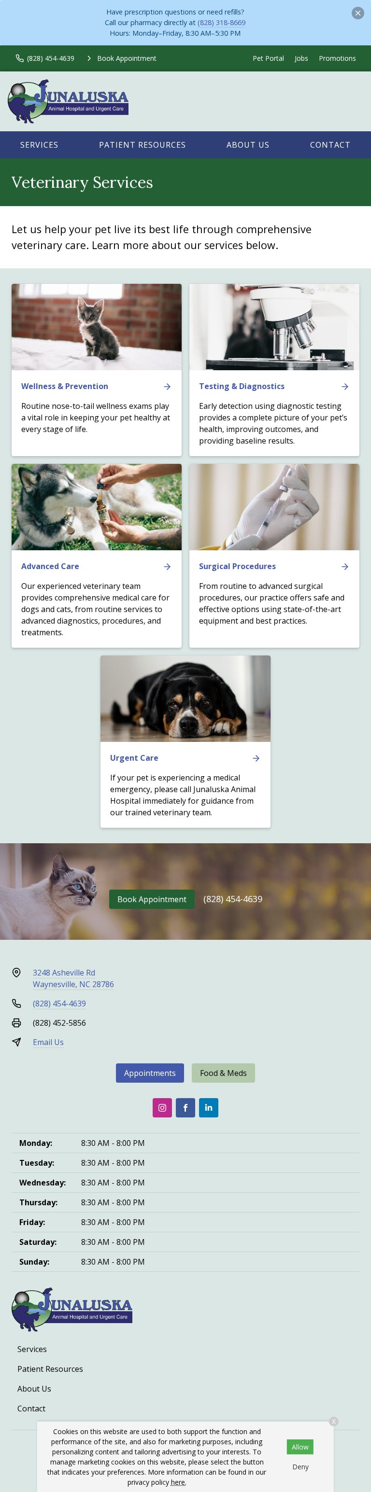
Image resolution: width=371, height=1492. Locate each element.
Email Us (48, 1042)
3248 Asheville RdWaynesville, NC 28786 (73, 978)
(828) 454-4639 (232, 899)
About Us (248, 144)
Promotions (337, 58)
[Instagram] (162, 1107)
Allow (300, 1446)
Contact (330, 144)
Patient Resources (142, 144)
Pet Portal (268, 58)
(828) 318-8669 (221, 22)
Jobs (301, 58)
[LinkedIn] (208, 1107)
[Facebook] (185, 1107)
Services (39, 144)
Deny (300, 1466)
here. (178, 1482)
